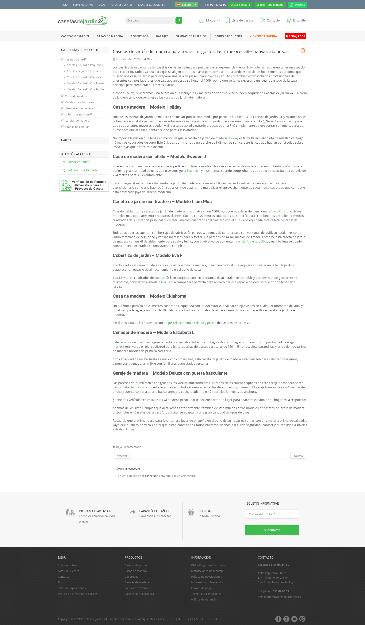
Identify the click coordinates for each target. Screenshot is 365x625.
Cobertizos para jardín (79, 114)
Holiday (233, 138)
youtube (294, 619)
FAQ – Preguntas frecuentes (209, 565)
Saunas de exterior (191, 36)
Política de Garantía (203, 599)
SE (197, 619)
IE (186, 619)
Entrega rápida (264, 36)
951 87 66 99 (218, 4)
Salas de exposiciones (151, 4)
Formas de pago (201, 588)
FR (166, 619)
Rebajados (296, 36)
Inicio (64, 4)
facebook (278, 619)
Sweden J (193, 171)
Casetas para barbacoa (79, 102)
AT (191, 619)
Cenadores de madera (79, 108)
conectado (151, 476)
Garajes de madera (77, 120)
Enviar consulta (240, 4)
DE (173, 619)
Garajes (162, 36)
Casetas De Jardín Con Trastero (86, 83)
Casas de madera (110, 36)
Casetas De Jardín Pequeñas (85, 65)
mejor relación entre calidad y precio (190, 323)
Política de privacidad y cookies (78, 594)
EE (208, 619)
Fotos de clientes (121, 4)
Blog (102, 4)
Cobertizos (139, 36)
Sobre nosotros (83, 4)
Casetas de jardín (136, 565)
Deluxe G (136, 387)
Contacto (63, 576)
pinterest (302, 619)
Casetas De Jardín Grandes (84, 77)
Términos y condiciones (206, 594)
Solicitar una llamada (269, 4)
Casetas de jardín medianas (84, 71)
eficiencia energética (252, 241)
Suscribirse (272, 530)
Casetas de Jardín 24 (94, 619)
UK (180, 619)
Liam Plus (278, 211)
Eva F (164, 282)
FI (203, 619)
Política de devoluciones (206, 576)
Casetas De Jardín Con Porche (86, 89)
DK (215, 619)
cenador (126, 342)
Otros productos (228, 36)
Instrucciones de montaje (207, 571)
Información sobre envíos (207, 582)
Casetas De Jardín (75, 36)
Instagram (286, 619)
